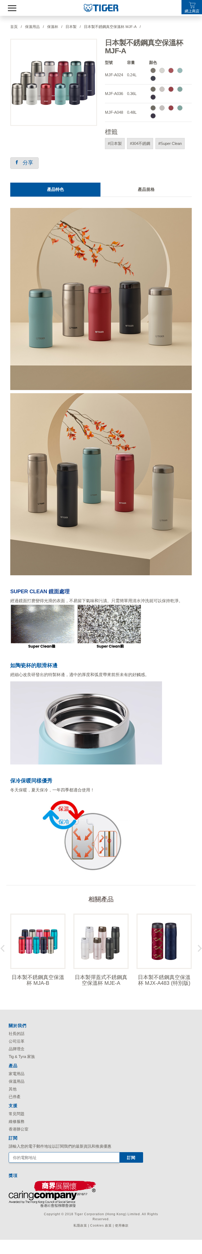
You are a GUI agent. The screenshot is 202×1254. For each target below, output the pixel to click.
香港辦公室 (18, 1129)
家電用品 (16, 1073)
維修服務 (16, 1121)
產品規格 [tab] (146, 189)
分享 (25, 162)
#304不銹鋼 (140, 143)
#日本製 (115, 143)
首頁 (14, 27)
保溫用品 (16, 1081)
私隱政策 (80, 1225)
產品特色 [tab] (55, 189)
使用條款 (122, 1225)
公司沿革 (16, 1041)
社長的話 (16, 1033)
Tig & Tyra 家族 (22, 1056)
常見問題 (16, 1114)
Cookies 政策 (101, 1225)
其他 (13, 1089)
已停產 (15, 1096)
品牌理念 (16, 1049)
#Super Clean (170, 143)
